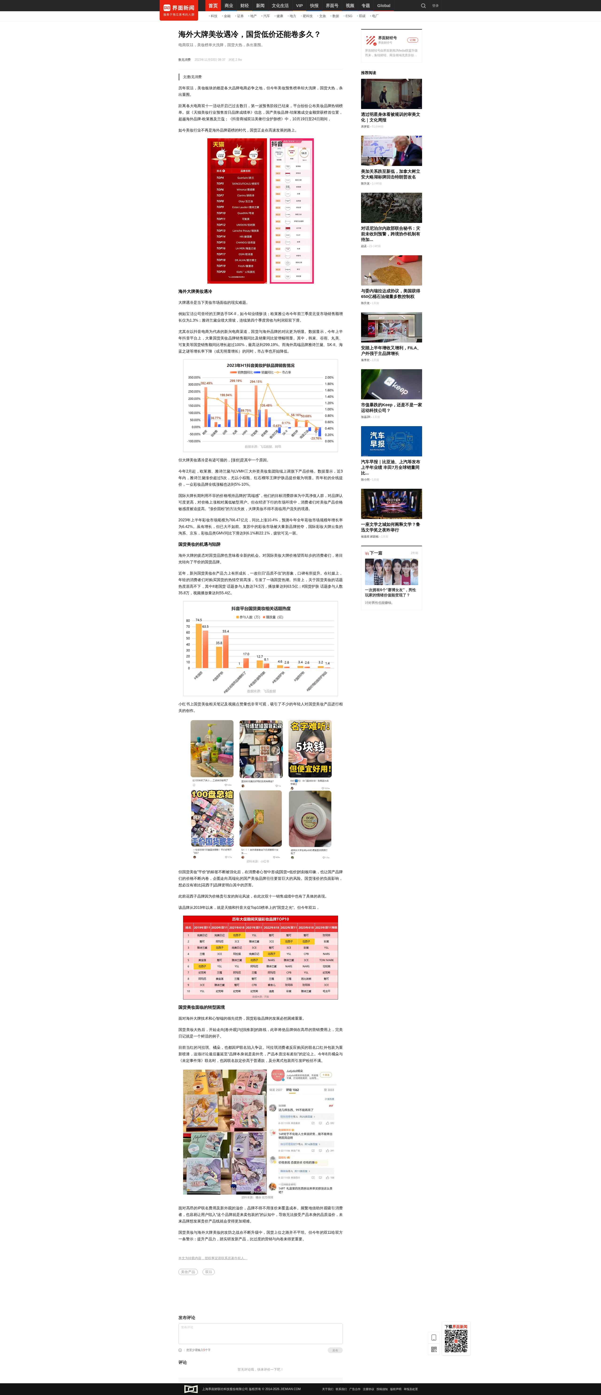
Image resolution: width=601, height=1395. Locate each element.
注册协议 (368, 1389)
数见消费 (184, 59)
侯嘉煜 (365, 536)
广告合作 (355, 1389)
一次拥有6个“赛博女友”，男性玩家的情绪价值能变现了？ (390, 592)
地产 (253, 16)
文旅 (322, 16)
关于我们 (327, 1389)
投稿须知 (382, 1389)
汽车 (266, 16)
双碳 (362, 16)
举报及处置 (411, 1389)
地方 (293, 16)
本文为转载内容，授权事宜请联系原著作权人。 (212, 1258)
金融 (227, 16)
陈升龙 (365, 183)
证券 (240, 16)
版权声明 (395, 1389)
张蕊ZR (365, 417)
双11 (208, 1272)
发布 (335, 1350)
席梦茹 (365, 126)
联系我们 (341, 1389)
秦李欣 (365, 360)
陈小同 (365, 479)
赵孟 (364, 246)
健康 (280, 16)
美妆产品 (188, 1272)
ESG (349, 16)
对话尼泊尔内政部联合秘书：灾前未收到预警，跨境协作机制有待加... (390, 234)
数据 (335, 16)
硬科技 (308, 16)
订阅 (413, 40)
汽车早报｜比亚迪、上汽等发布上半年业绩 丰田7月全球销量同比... (390, 467)
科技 (214, 16)
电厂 (375, 16)
